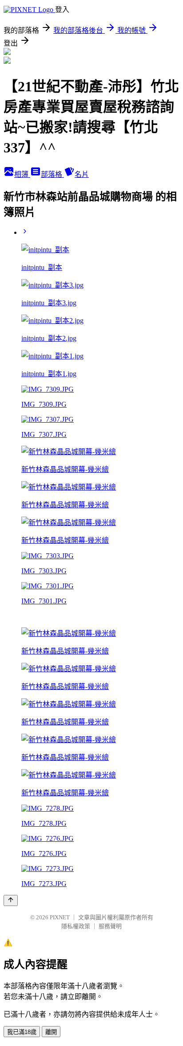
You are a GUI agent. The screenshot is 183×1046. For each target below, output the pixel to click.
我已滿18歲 (21, 1032)
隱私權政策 (75, 926)
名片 (82, 174)
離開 (51, 1032)
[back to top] (11, 900)
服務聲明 (110, 926)
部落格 (52, 174)
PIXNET (60, 917)
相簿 (22, 174)
